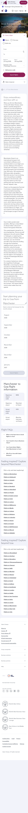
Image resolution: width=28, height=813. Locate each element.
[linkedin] (11, 691)
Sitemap (22, 743)
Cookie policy (6, 738)
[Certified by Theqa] (8, 676)
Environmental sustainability (8, 643)
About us (3, 628)
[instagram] (18, 691)
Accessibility (5, 741)
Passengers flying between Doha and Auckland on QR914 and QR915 (14, 6)
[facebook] (3, 691)
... (5, 89)
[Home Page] (2, 89)
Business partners (5, 660)
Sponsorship (4, 636)
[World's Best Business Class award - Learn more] (5, 712)
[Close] (1, 2)
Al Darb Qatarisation (6, 638)
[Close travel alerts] (25, 7)
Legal (13, 738)
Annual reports (5, 640)
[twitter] (7, 691)
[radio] (14, 315)
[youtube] (14, 691)
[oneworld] (6, 10)
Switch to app (23, 2)
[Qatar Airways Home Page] (2, 10)
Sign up (21, 10)
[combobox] (14, 303)
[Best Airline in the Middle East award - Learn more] (5, 727)
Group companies (5, 649)
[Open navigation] (25, 11)
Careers (3, 631)
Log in (16, 10)
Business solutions (6, 655)
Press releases (5, 633)
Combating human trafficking (10, 743)
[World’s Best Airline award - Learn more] (5, 704)
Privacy (18, 738)
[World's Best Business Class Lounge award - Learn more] (5, 719)
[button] (15, 435)
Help (2, 666)
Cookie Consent (6, 746)
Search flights (14, 373)
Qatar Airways (4, 624)
